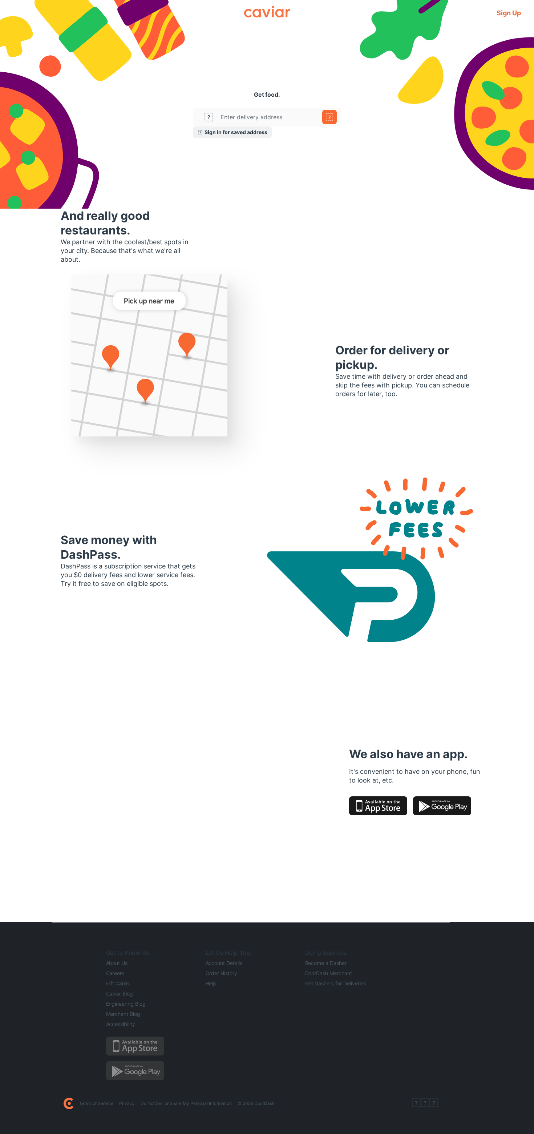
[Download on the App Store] (378, 805)
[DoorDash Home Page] (68, 1103)
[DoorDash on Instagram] (433, 1103)
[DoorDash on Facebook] (416, 1103)
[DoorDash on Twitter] (425, 1103)
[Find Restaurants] (329, 117)
